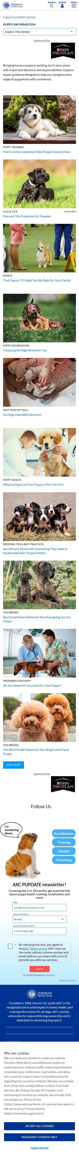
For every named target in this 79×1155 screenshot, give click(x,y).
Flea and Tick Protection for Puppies (27, 216)
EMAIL (15, 902)
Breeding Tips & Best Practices (23, 544)
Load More (13, 764)
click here (50, 975)
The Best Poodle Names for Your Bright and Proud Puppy (36, 751)
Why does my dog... (16, 410)
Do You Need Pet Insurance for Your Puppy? (32, 685)
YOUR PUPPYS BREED (21, 914)
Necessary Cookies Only (39, 1137)
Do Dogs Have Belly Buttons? (22, 414)
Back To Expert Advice (20, 17)
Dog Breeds (10, 612)
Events (7, 275)
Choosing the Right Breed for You (25, 350)
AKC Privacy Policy (67, 980)
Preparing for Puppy (17, 680)
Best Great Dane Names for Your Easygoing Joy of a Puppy (37, 619)
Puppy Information (16, 345)
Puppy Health (12, 479)
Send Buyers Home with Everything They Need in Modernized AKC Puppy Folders (35, 551)
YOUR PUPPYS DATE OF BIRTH (24, 926)
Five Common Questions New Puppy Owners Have (36, 152)
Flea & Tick (10, 211)
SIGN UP (39, 969)
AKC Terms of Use (35, 948)
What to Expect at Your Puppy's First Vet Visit (33, 484)
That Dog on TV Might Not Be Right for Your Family (37, 280)
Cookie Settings (39, 1147)
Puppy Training (13, 147)
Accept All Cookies (40, 1126)
